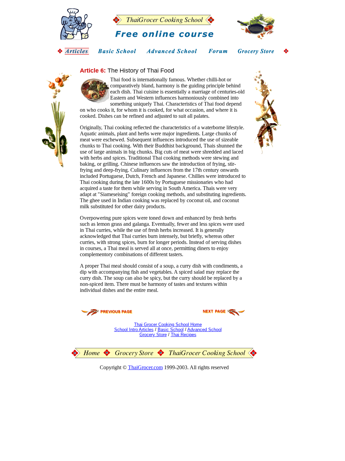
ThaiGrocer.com (145, 367)
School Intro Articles (134, 329)
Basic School (171, 329)
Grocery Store (153, 334)
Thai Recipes (183, 334)
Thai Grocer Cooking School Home (168, 324)
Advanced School (204, 329)
